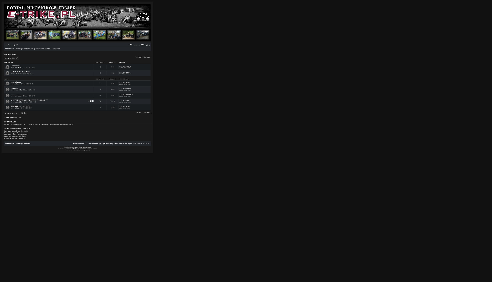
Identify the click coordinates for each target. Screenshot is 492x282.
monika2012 (18, 102)
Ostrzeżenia (15, 66)
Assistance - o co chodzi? (21, 106)
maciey (125, 100)
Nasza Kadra (16, 82)
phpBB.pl (87, 150)
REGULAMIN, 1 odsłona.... (21, 72)
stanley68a (18, 90)
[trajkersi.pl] (77, 22)
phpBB (74, 148)
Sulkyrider (18, 67)
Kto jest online (10, 122)
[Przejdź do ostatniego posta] (131, 66)
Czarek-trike (127, 94)
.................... (16, 94)
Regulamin (10, 54)
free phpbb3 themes (85, 147)
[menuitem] (15, 44)
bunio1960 (126, 88)
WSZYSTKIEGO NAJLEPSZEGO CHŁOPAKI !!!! (29, 100)
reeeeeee (14, 88)
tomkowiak (18, 96)
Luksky (17, 73)
